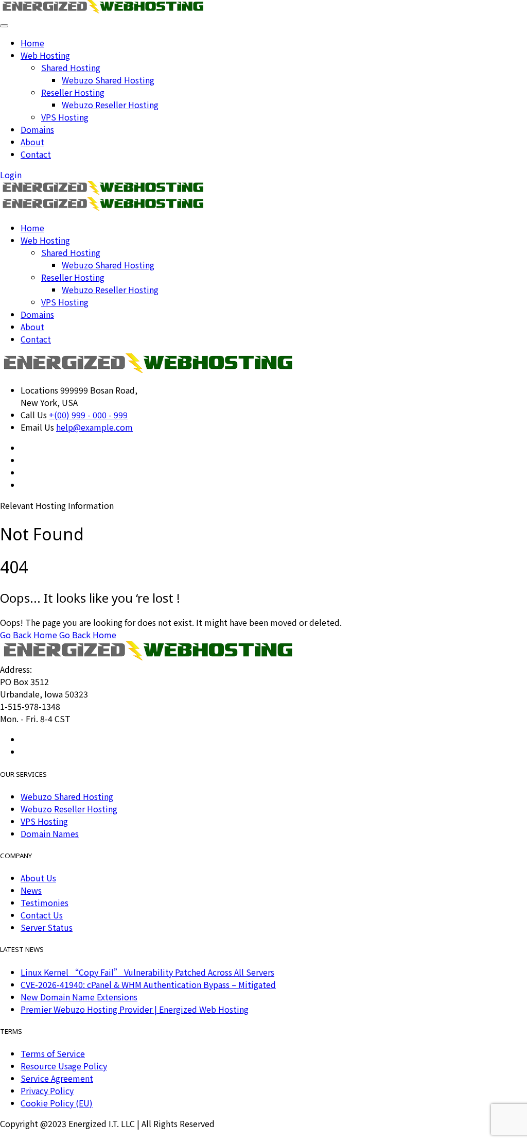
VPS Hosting (65, 117)
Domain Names (50, 833)
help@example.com (94, 427)
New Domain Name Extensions (79, 997)
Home (32, 43)
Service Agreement (57, 1078)
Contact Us (42, 915)
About (32, 141)
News (31, 890)
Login (11, 174)
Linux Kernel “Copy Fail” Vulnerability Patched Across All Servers (147, 972)
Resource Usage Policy (64, 1066)
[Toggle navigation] (4, 25)
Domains (37, 129)
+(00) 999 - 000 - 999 (88, 414)
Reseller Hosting (72, 92)
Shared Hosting (70, 67)
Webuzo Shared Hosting (108, 80)
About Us (38, 878)
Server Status (47, 927)
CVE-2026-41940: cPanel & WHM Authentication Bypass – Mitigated (148, 984)
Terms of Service (53, 1053)
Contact (36, 154)
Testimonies (44, 902)
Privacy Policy (47, 1090)
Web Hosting (45, 55)
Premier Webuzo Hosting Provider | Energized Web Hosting (135, 1009)
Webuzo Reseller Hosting (110, 104)
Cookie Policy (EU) (57, 1103)
